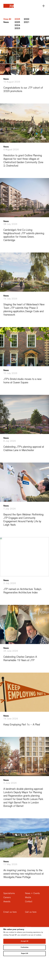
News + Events (32, 893)
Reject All (24, 953)
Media (28, 898)
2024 (17, 25)
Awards (6, 902)
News (6, 22)
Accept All (24, 941)
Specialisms (9, 893)
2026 (17, 19)
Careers (7, 898)
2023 (17, 28)
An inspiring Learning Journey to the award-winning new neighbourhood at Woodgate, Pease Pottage (23, 874)
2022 (26, 19)
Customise (24, 947)
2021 (26, 22)
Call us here (30, 912)
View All (7, 19)
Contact (28, 902)
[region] (24, 942)
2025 (17, 22)
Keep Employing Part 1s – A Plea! (21, 725)
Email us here (10, 912)
